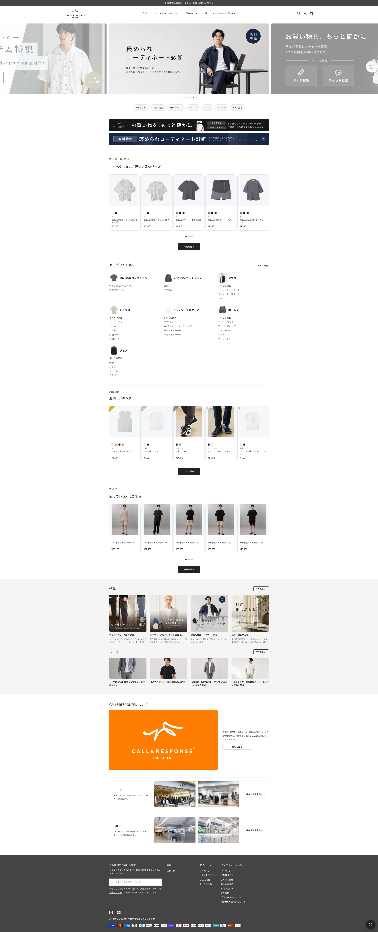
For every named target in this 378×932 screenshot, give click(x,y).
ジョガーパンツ (226, 321)
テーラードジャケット (229, 289)
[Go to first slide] (374, 61)
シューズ (113, 370)
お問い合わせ (227, 888)
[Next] (275, 193)
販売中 (167, 285)
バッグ (112, 366)
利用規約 (146, 889)
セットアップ (176, 107)
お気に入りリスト (207, 875)
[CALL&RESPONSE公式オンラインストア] (75, 13)
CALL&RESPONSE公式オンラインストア (136, 919)
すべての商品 (263, 265)
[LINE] (119, 912)
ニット (112, 330)
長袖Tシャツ (170, 321)
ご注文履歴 (204, 879)
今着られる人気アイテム (121, 285)
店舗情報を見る (254, 830)
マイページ (204, 870)
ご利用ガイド (227, 875)
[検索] (298, 13)
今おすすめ (141, 107)
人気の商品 (158, 107)
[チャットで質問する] (370, 924)
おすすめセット (117, 289)
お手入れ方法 (227, 884)
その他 (112, 374)
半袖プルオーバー (172, 334)
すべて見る (237, 107)
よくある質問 (227, 879)
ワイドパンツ (224, 334)
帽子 (111, 362)
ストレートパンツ (227, 330)
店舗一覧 (171, 870)
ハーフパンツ (224, 338)
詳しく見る (237, 746)
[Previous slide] (4, 61)
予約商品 (168, 289)
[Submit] (158, 882)
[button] (311, 13)
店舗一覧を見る (254, 794)
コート (221, 298)
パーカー (113, 326)
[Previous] (102, 193)
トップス (193, 107)
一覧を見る (189, 246)
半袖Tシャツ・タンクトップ (178, 326)
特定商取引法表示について (233, 901)
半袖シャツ (114, 338)
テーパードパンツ (227, 326)
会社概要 (225, 892)
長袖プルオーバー (172, 330)
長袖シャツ (114, 334)
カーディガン (115, 321)
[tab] (182, 97)
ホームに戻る (205, 884)
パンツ (207, 107)
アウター (221, 107)
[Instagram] (111, 912)
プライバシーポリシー (231, 897)
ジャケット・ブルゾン (229, 294)
